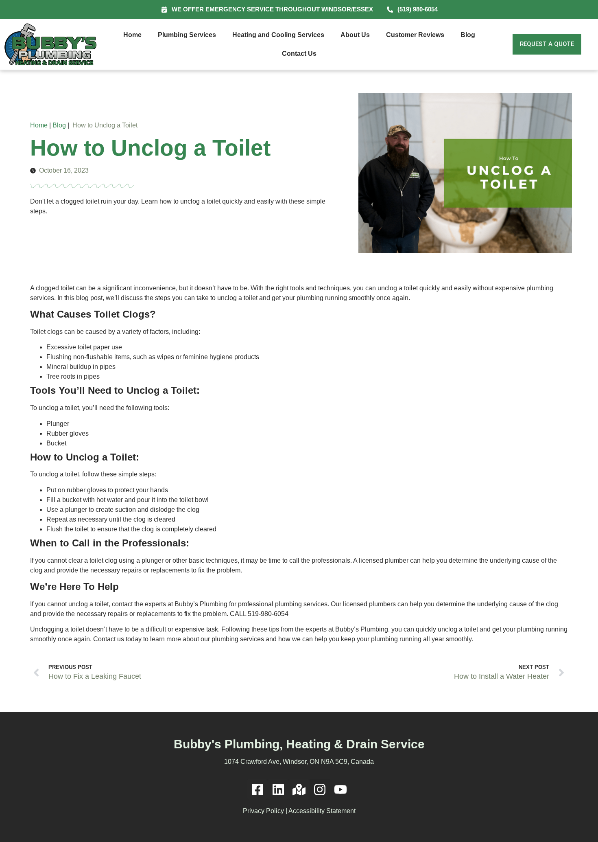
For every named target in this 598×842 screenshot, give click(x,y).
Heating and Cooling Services (278, 34)
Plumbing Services (187, 34)
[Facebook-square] (257, 789)
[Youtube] (340, 789)
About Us (355, 34)
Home (132, 34)
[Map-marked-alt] (298, 789)
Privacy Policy (263, 810)
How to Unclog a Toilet (104, 125)
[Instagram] (320, 789)
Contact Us (299, 53)
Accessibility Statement (322, 810)
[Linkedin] (278, 789)
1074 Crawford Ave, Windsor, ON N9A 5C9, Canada (299, 761)
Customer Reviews (415, 34)
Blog (468, 34)
